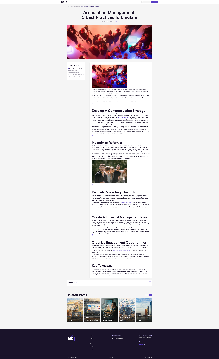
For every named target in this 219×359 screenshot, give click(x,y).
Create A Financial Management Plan (76, 74)
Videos (91, 343)
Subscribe (154, 1)
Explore (91, 338)
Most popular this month (118, 338)
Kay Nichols (115, 21)
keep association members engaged (122, 250)
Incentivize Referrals (72, 70)
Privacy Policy (110, 357)
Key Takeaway (71, 78)
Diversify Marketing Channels (74, 72)
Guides (109, 1)
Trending (116, 1)
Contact (92, 349)
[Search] (142, 1)
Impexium (112, 128)
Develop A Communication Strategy (76, 68)
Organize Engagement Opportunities (76, 76)
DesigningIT (150, 357)
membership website (122, 117)
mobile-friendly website (127, 202)
